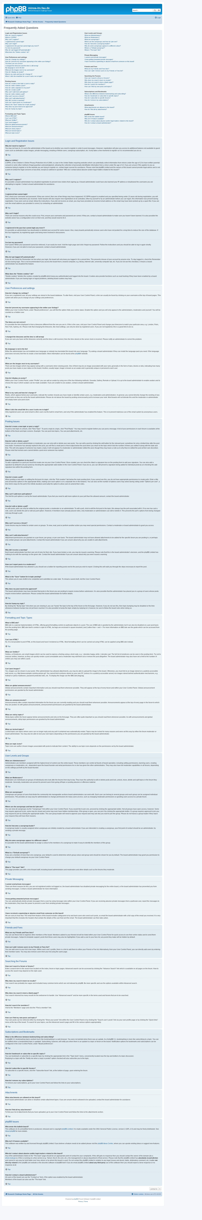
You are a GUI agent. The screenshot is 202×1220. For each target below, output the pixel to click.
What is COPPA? (10, 37)
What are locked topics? (13, 131)
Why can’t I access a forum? (14, 96)
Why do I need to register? (14, 35)
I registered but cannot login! (14, 41)
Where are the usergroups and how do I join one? (101, 41)
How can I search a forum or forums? (97, 78)
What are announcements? (14, 126)
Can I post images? (11, 122)
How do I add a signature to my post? (17, 88)
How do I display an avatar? (14, 72)
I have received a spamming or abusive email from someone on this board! (109, 61)
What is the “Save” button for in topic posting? (20, 104)
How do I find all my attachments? (96, 109)
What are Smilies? (11, 120)
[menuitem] (18, 17)
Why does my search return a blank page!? (99, 82)
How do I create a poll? (12, 90)
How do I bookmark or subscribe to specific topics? (102, 96)
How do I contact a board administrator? (98, 123)
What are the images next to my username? (19, 70)
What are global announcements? (16, 124)
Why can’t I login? (11, 43)
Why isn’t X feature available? (94, 118)
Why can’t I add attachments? (15, 98)
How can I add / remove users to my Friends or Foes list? (104, 71)
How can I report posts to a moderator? (18, 102)
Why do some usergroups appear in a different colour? (103, 46)
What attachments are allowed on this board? (99, 107)
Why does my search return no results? (98, 80)
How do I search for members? (95, 84)
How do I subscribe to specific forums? (97, 98)
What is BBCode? (11, 116)
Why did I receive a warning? (14, 100)
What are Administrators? (93, 35)
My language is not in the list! (14, 68)
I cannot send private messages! (95, 57)
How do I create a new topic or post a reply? (20, 83)
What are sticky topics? (13, 128)
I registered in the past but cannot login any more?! (22, 46)
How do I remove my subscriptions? (97, 100)
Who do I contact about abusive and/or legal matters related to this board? (109, 121)
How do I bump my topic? (13, 109)
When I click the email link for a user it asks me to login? (23, 76)
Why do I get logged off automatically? (17, 50)
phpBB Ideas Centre (105, 1143)
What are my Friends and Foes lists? (97, 69)
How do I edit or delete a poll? (15, 94)
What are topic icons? (12, 133)
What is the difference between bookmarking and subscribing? (105, 94)
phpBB (77, 354)
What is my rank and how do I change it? (18, 74)
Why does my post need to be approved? (19, 106)
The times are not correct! (14, 63)
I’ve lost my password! (12, 48)
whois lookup (10, 1158)
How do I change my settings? (15, 59)
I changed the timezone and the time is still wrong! (21, 66)
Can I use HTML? (11, 118)
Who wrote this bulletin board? (94, 116)
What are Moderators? (92, 37)
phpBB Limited (67, 1129)
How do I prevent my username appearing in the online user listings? (28, 61)
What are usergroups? (92, 39)
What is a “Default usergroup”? (95, 48)
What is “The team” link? (93, 50)
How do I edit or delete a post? (15, 85)
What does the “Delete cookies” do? (17, 52)
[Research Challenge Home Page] (16, 9)
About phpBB (10, 1131)
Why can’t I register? (12, 39)
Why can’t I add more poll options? (16, 92)
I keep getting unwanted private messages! (99, 59)
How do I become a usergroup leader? (97, 43)
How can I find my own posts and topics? (98, 86)
